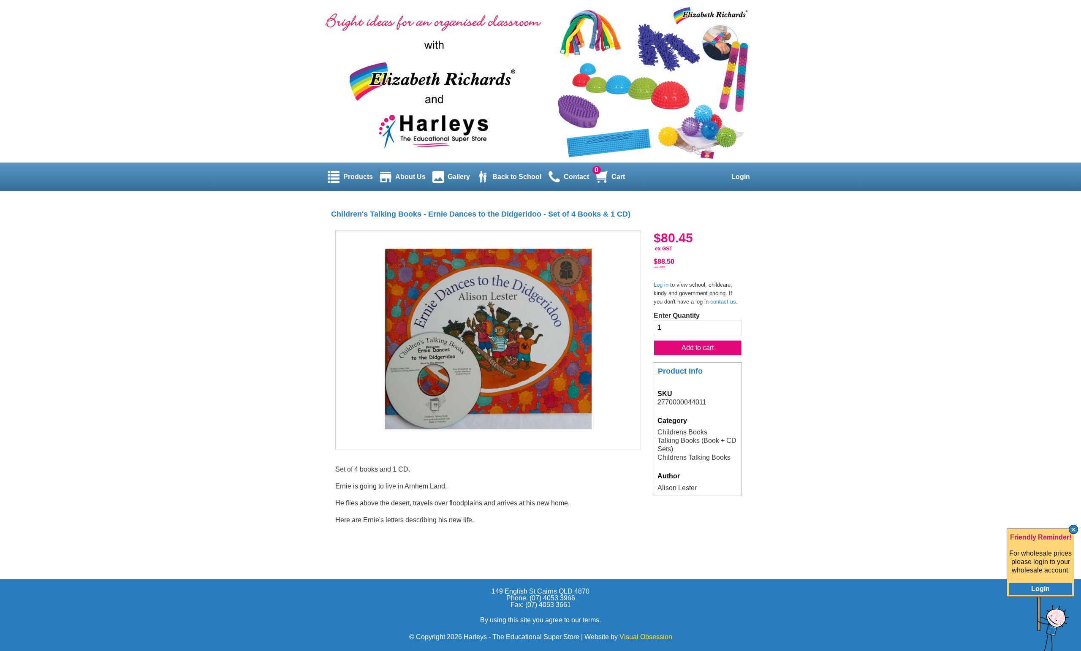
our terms (585, 620)
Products (358, 176)
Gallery (459, 176)
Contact (576, 176)
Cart (618, 176)
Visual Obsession (645, 636)
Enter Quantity (677, 315)
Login (740, 176)
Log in (661, 285)
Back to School (516, 176)
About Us (410, 176)
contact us (723, 301)
